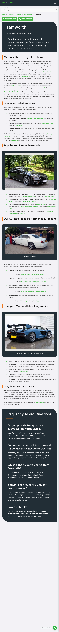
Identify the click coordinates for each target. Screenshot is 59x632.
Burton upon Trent (47, 123)
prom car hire (42, 88)
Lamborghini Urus (26, 301)
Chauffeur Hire (47, 72)
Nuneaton (19, 125)
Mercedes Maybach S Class (29, 206)
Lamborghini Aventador (39, 281)
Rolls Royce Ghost (40, 291)
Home (3, 14)
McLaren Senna (26, 281)
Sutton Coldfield (38, 118)
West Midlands (28, 14)
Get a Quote (14, 140)
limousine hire (26, 76)
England (18, 14)
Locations (11, 14)
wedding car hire (16, 86)
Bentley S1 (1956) (49, 196)
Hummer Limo (25, 274)
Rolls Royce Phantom (28, 196)
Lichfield (29, 118)
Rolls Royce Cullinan (39, 301)
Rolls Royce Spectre (27, 291)
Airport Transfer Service (11, 92)
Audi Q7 (22, 213)
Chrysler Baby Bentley (29, 201)
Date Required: (4, 7)
